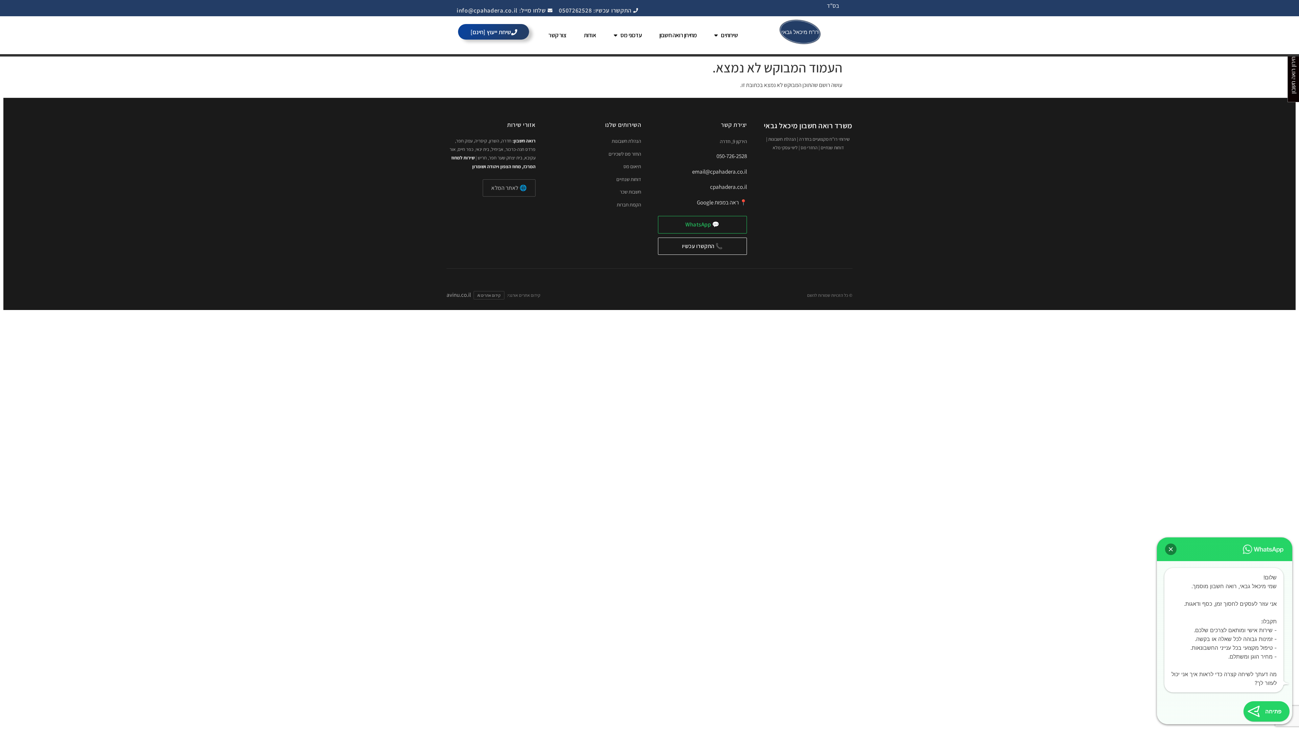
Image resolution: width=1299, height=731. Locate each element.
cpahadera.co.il (728, 187)
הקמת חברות (629, 204)
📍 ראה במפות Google (722, 202)
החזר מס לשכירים (625, 154)
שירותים (729, 35)
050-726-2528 (731, 156)
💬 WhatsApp (702, 224)
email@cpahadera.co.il (719, 171)
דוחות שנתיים (628, 179)
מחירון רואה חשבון (678, 35)
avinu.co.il (459, 294)
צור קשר (557, 35)
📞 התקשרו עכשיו (702, 246)
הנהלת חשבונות (626, 141)
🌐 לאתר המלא (509, 188)
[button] (1171, 549)
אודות (590, 35)
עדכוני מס (631, 35)
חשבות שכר (630, 192)
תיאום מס (632, 166)
